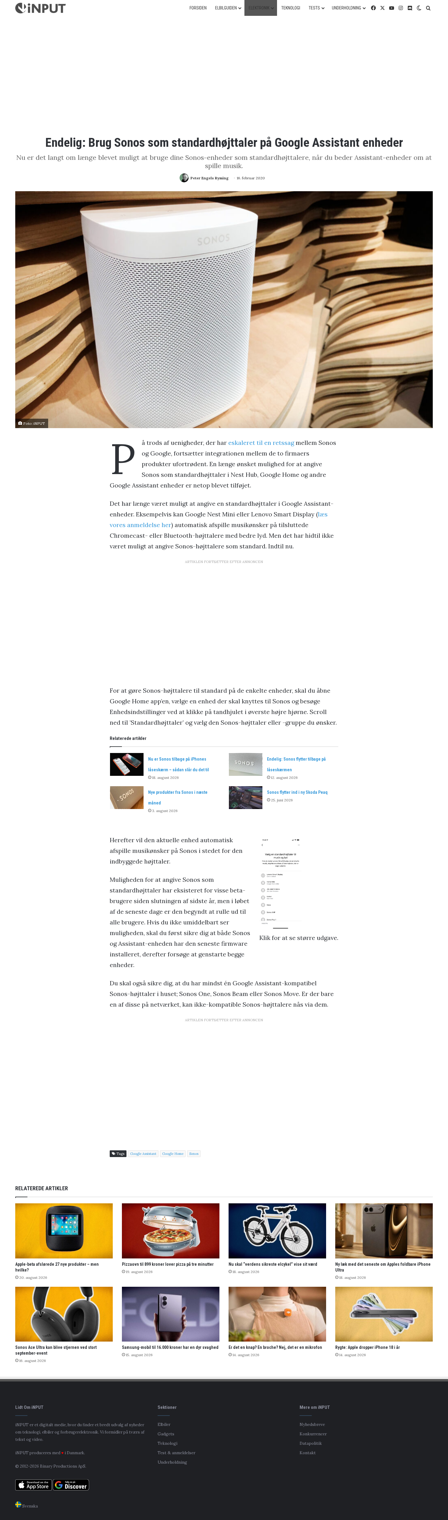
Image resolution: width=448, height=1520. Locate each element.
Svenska (29, 1506)
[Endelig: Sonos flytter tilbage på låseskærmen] (245, 764)
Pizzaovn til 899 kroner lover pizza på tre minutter (168, 1264)
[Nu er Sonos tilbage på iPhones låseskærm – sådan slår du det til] (127, 764)
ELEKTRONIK (259, 7)
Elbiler (164, 1424)
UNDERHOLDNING (346, 7)
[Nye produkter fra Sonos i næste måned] (127, 797)
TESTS (314, 7)
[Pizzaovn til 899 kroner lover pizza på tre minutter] (170, 1230)
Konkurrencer (313, 1434)
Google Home (172, 1154)
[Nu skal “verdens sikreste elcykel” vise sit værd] (277, 1230)
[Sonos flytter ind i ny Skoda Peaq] (245, 797)
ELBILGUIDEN (226, 7)
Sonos (193, 1154)
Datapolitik (311, 1443)
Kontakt (308, 1452)
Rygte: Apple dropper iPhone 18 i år (367, 1347)
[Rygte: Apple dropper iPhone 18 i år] (384, 1314)
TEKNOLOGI (290, 7)
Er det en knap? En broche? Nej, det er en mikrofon (275, 1347)
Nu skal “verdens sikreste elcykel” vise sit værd (273, 1264)
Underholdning (172, 1462)
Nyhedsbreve (312, 1424)
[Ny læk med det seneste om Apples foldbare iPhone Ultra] (384, 1230)
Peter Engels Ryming (209, 178)
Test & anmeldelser (176, 1452)
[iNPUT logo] (40, 8)
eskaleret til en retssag (261, 442)
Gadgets (166, 1434)
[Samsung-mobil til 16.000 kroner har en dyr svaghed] (170, 1314)
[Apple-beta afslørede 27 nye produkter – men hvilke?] (64, 1230)
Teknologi (167, 1443)
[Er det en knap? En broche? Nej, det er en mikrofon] (277, 1314)
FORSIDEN (198, 7)
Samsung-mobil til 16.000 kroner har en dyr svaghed (170, 1347)
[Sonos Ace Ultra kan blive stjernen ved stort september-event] (64, 1314)
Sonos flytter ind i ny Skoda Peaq (297, 792)
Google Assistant (143, 1154)
